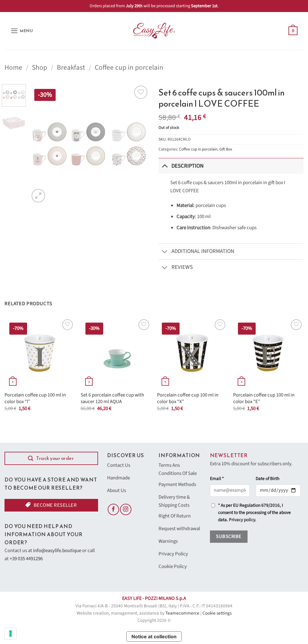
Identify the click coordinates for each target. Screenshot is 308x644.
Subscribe (228, 536)
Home (13, 67)
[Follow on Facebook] (113, 509)
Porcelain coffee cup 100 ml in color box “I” (35, 398)
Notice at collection (154, 636)
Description (187, 166)
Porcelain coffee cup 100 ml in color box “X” (187, 398)
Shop (39, 67)
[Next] (139, 144)
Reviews (182, 267)
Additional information (202, 251)
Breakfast (71, 67)
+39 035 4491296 (26, 558)
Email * (217, 478)
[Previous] (39, 144)
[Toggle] (165, 165)
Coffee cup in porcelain (129, 67)
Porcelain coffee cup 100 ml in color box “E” (263, 398)
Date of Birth (267, 478)
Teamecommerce (182, 613)
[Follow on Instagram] (125, 509)
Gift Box (225, 149)
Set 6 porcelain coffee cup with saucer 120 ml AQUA (112, 398)
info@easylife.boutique (57, 550)
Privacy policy (242, 520)
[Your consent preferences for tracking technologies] (10, 633)
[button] (22, 30)
